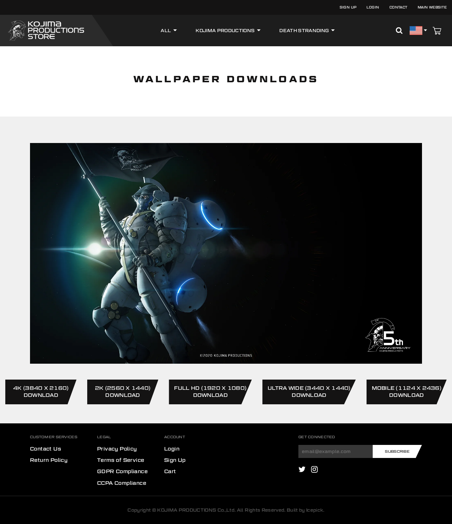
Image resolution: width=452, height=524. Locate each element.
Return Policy (48, 460)
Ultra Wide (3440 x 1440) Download (309, 391)
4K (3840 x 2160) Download (41, 391)
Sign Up (348, 7)
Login (373, 7)
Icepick (314, 510)
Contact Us (45, 448)
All (166, 30)
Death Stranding (304, 30)
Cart (170, 471)
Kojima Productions (225, 30)
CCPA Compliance (121, 483)
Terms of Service (120, 460)
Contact (398, 7)
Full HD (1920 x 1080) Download (210, 391)
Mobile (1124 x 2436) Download (406, 391)
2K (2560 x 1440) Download (122, 391)
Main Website (432, 7)
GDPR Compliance (122, 471)
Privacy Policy (117, 448)
